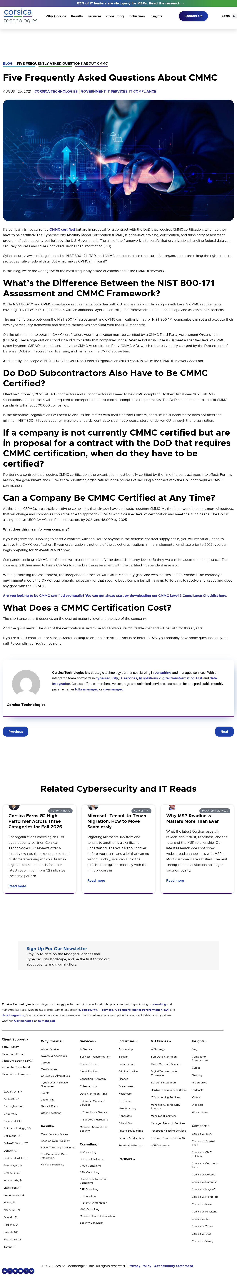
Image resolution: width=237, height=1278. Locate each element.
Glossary (197, 1075)
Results (77, 16)
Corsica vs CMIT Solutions (202, 1154)
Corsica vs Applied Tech (203, 1143)
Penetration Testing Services (168, 1130)
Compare (200, 1126)
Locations (12, 1091)
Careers (45, 1062)
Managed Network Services (168, 1123)
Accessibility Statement (173, 1266)
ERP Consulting (89, 1189)
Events (45, 1093)
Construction (126, 1064)
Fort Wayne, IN (13, 1165)
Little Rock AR (12, 1187)
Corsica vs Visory (202, 1241)
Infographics (199, 1082)
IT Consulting (88, 1196)
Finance (123, 1078)
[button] (234, 16)
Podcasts (197, 1090)
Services (94, 16)
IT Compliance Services (94, 1112)
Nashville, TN (12, 1210)
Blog (7, 63)
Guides (196, 1067)
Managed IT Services (163, 1116)
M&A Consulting (89, 1209)
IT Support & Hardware (94, 1119)
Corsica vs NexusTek (205, 1196)
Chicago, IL (10, 1113)
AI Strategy (158, 1049)
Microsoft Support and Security (94, 1128)
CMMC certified (62, 229)
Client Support (14, 1039)
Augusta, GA (11, 1098)
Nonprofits (125, 1116)
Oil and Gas (125, 1123)
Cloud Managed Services (166, 1064)
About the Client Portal (16, 1067)
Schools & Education (131, 1138)
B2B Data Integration (164, 1056)
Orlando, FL (11, 1217)
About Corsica (50, 1049)
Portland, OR (11, 1224)
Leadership (47, 1099)
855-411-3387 (10, 1047)
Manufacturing (127, 1108)
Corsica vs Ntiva (202, 1204)
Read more (18, 886)
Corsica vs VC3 (201, 1233)
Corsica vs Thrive (202, 1226)
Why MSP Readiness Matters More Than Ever (192, 818)
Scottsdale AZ (12, 1239)
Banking (123, 1056)
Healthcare (125, 1093)
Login (226, 16)
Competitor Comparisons (200, 1058)
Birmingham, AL (14, 1106)
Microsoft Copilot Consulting (97, 1216)
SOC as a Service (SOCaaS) (168, 1138)
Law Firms (124, 1101)
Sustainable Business (131, 1145)
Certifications (49, 1069)
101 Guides (160, 1041)
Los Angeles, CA (14, 1195)
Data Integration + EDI (93, 1093)
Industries (137, 16)
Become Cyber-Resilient (55, 1140)
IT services (128, 678)
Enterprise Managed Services (92, 1102)
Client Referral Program (16, 1074)
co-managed (113, 689)
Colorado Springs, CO (17, 1128)
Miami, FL (10, 1202)
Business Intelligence (92, 1159)
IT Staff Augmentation (93, 1202)
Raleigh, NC (11, 1232)
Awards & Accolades (54, 1056)
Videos (196, 1097)
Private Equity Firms (130, 1130)
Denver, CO (11, 1150)
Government (126, 1086)
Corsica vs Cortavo (203, 1174)
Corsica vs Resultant (204, 1211)
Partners (125, 1159)
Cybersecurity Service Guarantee (54, 1084)
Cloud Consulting (90, 1165)
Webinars (197, 1104)
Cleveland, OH (12, 1121)
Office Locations (51, 1113)
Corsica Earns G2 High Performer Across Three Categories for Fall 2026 (35, 821)
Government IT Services (104, 91)
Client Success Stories (54, 1134)
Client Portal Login (13, 1054)
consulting (162, 672)
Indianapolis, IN (13, 1180)
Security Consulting (92, 1222)
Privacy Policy (139, 1266)
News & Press (49, 1106)
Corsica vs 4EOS (202, 1133)
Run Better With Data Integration (54, 1156)
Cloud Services (89, 1071)
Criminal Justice (128, 1071)
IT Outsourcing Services (165, 1097)
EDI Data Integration (163, 1082)
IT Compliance (142, 91)
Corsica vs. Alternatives (55, 1076)
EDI (199, 678)
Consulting (115, 16)
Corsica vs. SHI (201, 1219)
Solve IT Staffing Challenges (58, 1147)
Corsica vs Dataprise (204, 1182)
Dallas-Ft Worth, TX (16, 1143)
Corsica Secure (89, 1064)
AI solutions (148, 678)
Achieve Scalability (52, 1164)
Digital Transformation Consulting (93, 1180)
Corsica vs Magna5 (203, 1189)
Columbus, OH (12, 1136)
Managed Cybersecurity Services (165, 1106)
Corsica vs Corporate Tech (205, 1165)
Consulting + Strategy (93, 1078)
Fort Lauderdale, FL (16, 1158)
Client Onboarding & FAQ (17, 1060)
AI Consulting (88, 1152)
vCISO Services (160, 1145)
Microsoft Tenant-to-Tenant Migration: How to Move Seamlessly (117, 821)
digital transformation (177, 678)
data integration (13, 1015)
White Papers (200, 1112)
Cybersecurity (88, 1086)
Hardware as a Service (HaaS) (169, 1090)
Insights (156, 16)
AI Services (87, 1049)
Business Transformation (95, 1056)
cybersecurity (107, 678)
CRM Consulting (89, 1172)
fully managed (87, 689)
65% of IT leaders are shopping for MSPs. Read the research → (131, 3)
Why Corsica (56, 16)
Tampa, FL (10, 1247)
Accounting (125, 1049)
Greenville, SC (12, 1173)
